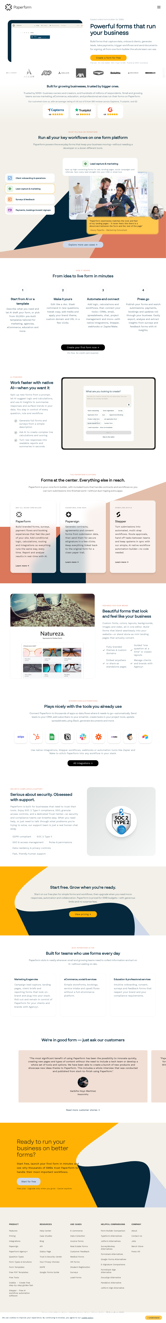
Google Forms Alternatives (113, 1259)
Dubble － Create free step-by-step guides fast (21, 1284)
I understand (153, 1318)
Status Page (45, 1251)
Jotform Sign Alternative (112, 1288)
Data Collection (77, 1236)
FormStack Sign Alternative (108, 1271)
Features (13, 1231)
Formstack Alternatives (112, 1254)
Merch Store (137, 1246)
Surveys (74, 1272)
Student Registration (80, 1267)
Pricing (12, 1236)
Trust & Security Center (51, 1257)
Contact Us (137, 1236)
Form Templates (16, 1267)
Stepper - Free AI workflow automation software (19, 1293)
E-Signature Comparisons (113, 1264)
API (41, 1246)
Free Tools (14, 1277)
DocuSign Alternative (111, 1277)
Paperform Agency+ (18, 1251)
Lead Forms (75, 1277)
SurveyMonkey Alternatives (108, 1247)
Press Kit (136, 1251)
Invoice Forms (77, 1241)
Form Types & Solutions (20, 1262)
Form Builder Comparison (113, 1231)
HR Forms (75, 1262)
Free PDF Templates (18, 1272)
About (134, 1231)
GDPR (42, 1267)
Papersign (13, 1246)
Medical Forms (77, 1257)
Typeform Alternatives (111, 1236)
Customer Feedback (79, 1251)
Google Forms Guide (49, 1272)
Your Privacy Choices (49, 1262)
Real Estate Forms (79, 1246)
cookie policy (87, 1318)
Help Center (45, 1231)
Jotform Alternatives (111, 1241)
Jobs (134, 1241)
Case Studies (46, 1236)
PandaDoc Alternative (111, 1283)
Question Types (16, 1257)
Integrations (14, 1241)
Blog (42, 1241)
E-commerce (76, 1231)
